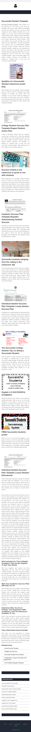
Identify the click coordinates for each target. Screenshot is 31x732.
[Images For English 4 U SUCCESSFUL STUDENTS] (15, 382)
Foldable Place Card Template (8, 703)
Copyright (25, 724)
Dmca (5, 724)
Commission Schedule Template (9, 691)
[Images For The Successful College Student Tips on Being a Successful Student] (15, 337)
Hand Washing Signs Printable (9, 694)
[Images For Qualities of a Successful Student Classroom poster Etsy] (15, 71)
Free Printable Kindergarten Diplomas (14, 662)
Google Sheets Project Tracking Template (11, 689)
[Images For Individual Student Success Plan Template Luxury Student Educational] (15, 459)
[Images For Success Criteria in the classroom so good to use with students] (15, 159)
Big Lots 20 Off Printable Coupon (9, 708)
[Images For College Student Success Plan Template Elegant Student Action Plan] (15, 115)
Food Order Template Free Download (14, 654)
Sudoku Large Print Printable (8, 697)
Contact (10, 724)
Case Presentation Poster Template (10, 683)
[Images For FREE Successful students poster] (15, 421)
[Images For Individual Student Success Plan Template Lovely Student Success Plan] (15, 293)
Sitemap (15, 725)
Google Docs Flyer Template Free (9, 700)
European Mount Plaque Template (9, 706)
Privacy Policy (17, 724)
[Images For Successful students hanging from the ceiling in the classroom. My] (15, 249)
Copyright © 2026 (15, 729)
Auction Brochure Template (11, 648)
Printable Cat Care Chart (10, 651)
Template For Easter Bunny (8, 686)
